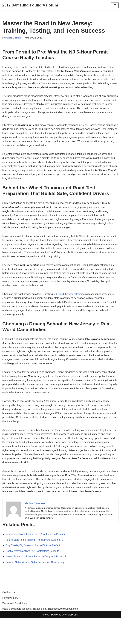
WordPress (71, 614)
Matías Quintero (13, 37)
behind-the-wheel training (70, 294)
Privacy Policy (10, 598)
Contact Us (8, 592)
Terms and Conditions (14, 603)
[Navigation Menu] (115, 5)
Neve (46, 614)
